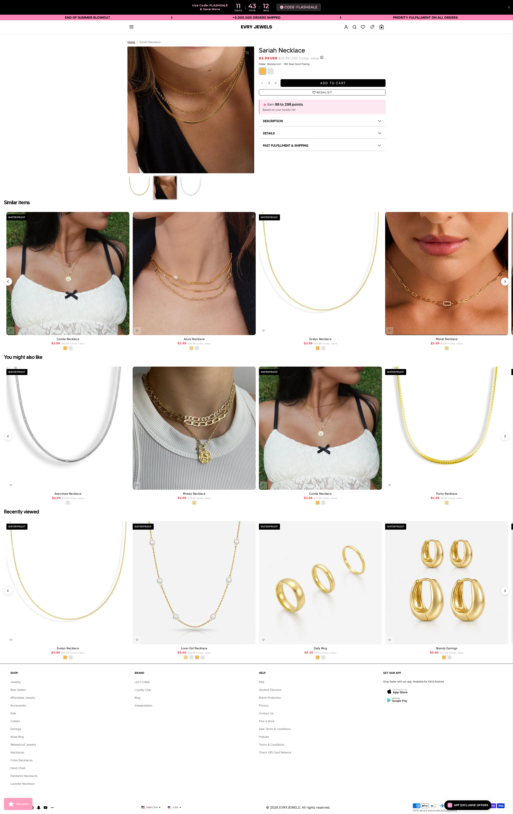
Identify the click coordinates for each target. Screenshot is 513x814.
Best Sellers (18, 689)
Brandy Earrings (446, 648)
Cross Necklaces (21, 760)
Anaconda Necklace (68, 494)
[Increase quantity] (276, 83)
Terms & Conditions (271, 744)
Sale (13, 713)
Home (131, 42)
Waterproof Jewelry (23, 744)
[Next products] (505, 282)
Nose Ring (17, 736)
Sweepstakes (143, 705)
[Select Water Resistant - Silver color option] (197, 348)
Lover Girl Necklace (194, 648)
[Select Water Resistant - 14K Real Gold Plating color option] (191, 348)
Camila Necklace (68, 339)
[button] (131, 27)
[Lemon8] (52, 807)
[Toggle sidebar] (372, 26)
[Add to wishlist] (10, 330)
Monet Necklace (447, 339)
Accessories (18, 705)
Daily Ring (320, 648)
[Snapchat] (38, 807)
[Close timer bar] (509, 7)
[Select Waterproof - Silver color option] (70, 348)
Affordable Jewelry (22, 697)
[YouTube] (45, 807)
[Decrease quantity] (262, 83)
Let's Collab (142, 682)
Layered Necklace (22, 783)
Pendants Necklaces (23, 776)
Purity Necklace (446, 494)
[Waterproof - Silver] (270, 71)
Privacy (264, 705)
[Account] (346, 27)
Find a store (266, 721)
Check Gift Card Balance (275, 752)
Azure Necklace (194, 339)
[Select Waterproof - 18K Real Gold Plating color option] (65, 348)
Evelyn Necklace (320, 339)
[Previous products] (8, 282)
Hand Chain (18, 768)
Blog (137, 697)
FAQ (261, 682)
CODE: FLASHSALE (300, 7)
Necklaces (17, 752)
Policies (264, 736)
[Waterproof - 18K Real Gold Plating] (262, 71)
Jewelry (15, 682)
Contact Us (266, 713)
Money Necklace (194, 494)
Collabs (15, 721)
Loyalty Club (143, 689)
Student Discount (270, 689)
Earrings (15, 729)
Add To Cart (116, 330)
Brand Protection (270, 697)
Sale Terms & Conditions (275, 729)
